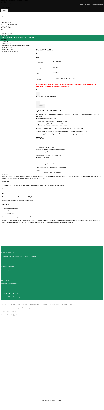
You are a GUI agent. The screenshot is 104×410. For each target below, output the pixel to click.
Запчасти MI (4, 362)
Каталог (3, 387)
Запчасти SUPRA (5, 353)
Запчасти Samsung (6, 340)
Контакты (3, 390)
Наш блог (3, 382)
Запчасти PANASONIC (6, 364)
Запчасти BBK (4, 367)
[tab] (46, 172)
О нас (2, 379)
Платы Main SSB (5, 321)
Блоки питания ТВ (5, 324)
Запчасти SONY (5, 348)
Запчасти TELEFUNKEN (7, 372)
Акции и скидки (5, 385)
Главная (4, 45)
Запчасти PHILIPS (5, 345)
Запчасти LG (4, 343)
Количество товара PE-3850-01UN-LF (46, 96)
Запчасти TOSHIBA (6, 350)
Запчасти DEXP (5, 369)
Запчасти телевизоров (13, 45)
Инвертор (3, 334)
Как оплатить (4, 392)
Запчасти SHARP (5, 359)
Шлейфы (3, 331)
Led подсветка (4, 326)
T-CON (2, 329)
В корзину (40, 105)
